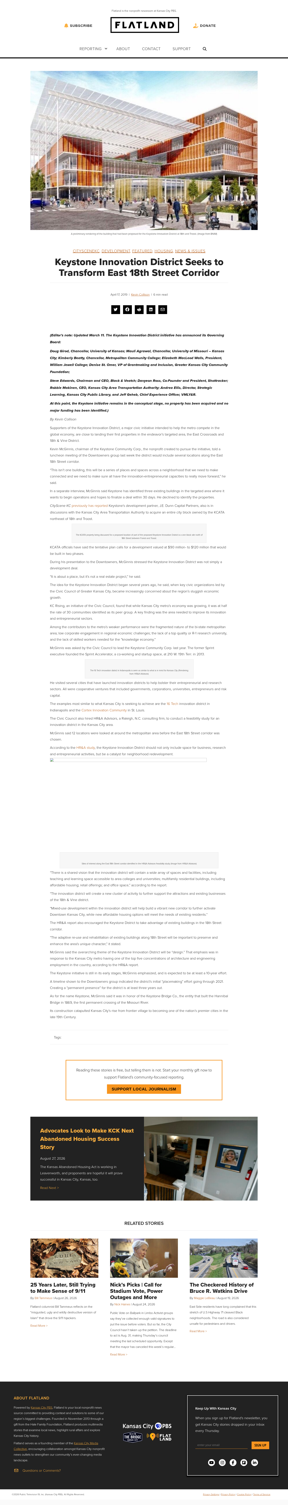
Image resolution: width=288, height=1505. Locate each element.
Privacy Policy (228, 1494)
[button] (106, 48)
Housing (164, 251)
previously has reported (90, 505)
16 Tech (172, 703)
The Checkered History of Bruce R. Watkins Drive (222, 1288)
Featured (142, 251)
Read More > (39, 1325)
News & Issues (190, 251)
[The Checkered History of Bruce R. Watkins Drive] (224, 1258)
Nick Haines (122, 1304)
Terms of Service (261, 1494)
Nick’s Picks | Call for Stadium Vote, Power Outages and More (136, 1291)
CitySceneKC (86, 251)
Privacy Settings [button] (211, 1494)
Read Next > (49, 1187)
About (123, 48)
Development (116, 251)
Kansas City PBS (41, 1407)
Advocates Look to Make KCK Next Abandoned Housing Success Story (87, 1138)
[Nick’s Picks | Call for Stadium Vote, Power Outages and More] (144, 1258)
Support (182, 48)
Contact (151, 48)
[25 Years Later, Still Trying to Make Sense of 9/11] (64, 1258)
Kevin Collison (140, 294)
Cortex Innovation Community (104, 710)
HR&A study (85, 747)
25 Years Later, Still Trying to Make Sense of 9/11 (63, 1288)
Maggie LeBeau (204, 1298)
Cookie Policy (244, 1494)
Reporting (91, 48)
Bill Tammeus (43, 1298)
